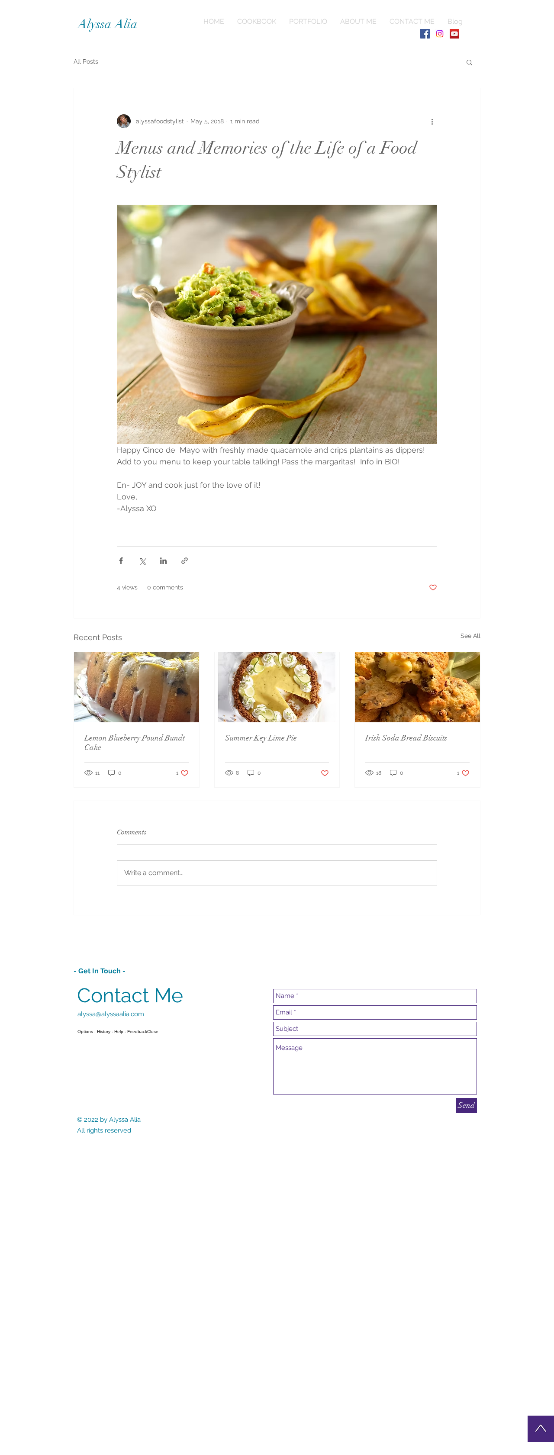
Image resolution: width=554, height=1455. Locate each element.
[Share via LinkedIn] (163, 561)
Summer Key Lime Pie (261, 738)
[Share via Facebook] (121, 561)
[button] (469, 61)
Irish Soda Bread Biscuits (406, 738)
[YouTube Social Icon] (454, 34)
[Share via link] (184, 561)
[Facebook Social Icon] (425, 34)
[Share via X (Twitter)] (142, 561)
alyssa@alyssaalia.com (110, 1014)
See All (470, 635)
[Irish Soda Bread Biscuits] (417, 687)
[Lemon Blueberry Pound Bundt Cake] (136, 687)
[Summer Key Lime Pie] (277, 687)
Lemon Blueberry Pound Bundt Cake (134, 742)
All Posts (86, 61)
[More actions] (432, 121)
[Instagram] (439, 34)
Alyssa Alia (108, 24)
